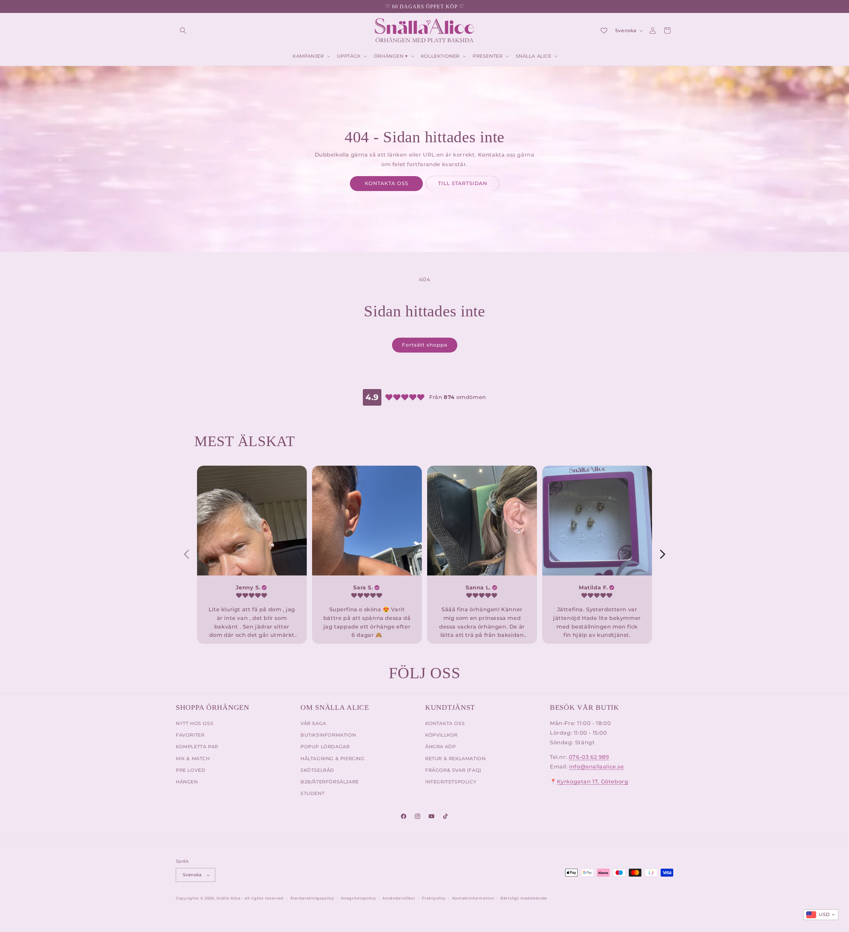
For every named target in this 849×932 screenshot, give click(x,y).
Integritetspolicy (358, 898)
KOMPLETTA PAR (197, 747)
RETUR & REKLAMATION (455, 759)
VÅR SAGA (313, 723)
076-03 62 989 (589, 757)
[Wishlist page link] (604, 30)
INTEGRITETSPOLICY (450, 782)
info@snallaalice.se (596, 767)
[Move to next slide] (663, 555)
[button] (183, 30)
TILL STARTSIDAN (462, 183)
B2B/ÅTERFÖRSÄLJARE (329, 782)
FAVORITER (190, 735)
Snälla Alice (228, 898)
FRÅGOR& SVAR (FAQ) (453, 770)
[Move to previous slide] (186, 555)
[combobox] (820, 914)
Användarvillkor (399, 898)
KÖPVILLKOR (441, 735)
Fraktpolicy (434, 898)
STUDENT (312, 793)
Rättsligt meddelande (523, 898)
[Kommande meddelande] (671, 6)
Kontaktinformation (473, 898)
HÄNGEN (187, 782)
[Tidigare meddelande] (178, 6)
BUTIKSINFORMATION (328, 735)
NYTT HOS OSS (194, 723)
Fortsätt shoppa (424, 345)
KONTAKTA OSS (386, 183)
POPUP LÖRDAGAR (325, 747)
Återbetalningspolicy (312, 898)
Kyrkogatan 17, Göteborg (592, 781)
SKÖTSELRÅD (317, 770)
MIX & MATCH (193, 759)
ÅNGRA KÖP (440, 747)
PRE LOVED (190, 770)
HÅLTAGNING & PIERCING (332, 759)
